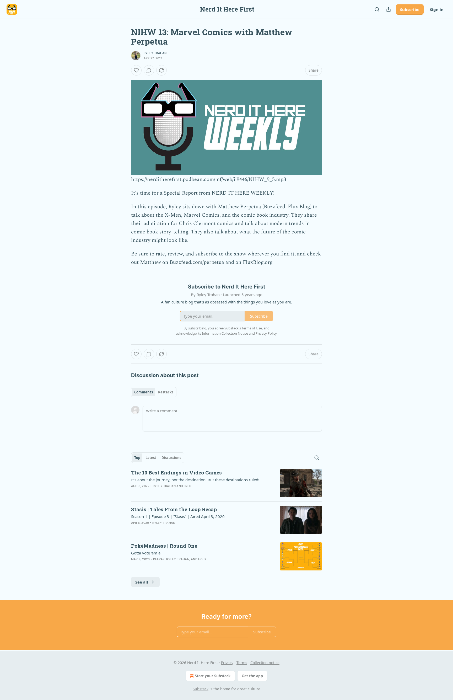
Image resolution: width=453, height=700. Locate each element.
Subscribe (409, 9)
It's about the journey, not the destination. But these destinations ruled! (195, 479)
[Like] (136, 70)
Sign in (437, 9)
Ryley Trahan (155, 53)
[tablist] (153, 392)
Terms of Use (252, 328)
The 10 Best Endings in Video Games (176, 472)
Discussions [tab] (171, 457)
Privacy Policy (266, 333)
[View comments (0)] (149, 70)
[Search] (377, 9)
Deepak (159, 559)
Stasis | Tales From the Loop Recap (174, 509)
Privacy (227, 662)
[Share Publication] (388, 9)
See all (141, 582)
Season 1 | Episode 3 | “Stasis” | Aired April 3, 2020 (178, 516)
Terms (241, 662)
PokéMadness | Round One (164, 545)
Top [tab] (137, 457)
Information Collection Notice (225, 333)
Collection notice (264, 662)
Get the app (252, 675)
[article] (226, 483)
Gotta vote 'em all (147, 552)
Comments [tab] (143, 392)
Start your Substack (213, 675)
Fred (187, 486)
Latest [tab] (150, 457)
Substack (200, 688)
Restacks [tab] (165, 392)
